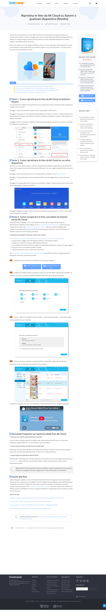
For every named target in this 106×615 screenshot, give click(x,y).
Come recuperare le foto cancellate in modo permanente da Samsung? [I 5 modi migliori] (88, 133)
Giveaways (34, 589)
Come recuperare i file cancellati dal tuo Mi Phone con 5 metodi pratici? (30, 501)
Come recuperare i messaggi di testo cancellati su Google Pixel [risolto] (87, 157)
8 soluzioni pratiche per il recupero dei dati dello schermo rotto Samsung (86, 126)
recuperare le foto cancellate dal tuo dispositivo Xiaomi (28, 253)
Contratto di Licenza (45, 601)
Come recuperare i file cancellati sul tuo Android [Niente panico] (86, 150)
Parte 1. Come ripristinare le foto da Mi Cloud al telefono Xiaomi (34, 86)
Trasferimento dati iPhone (53, 589)
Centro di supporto (65, 580)
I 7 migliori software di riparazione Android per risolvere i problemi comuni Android (87, 142)
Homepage (39, 3)
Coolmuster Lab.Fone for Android (36, 227)
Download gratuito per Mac (52, 267)
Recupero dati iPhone (51, 591)
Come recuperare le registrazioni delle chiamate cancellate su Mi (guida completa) (34, 505)
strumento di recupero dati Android (49, 225)
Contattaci (34, 582)
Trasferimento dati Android (53, 580)
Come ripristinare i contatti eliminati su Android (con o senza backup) (87, 119)
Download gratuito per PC (33, 267)
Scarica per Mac (88, 100)
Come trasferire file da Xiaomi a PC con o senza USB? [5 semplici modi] (30, 508)
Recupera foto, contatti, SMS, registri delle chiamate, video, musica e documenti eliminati (38, 238)
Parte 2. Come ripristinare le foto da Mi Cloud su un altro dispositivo (35, 88)
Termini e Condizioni (30, 601)
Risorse (33, 587)
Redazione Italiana (35, 24)
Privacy (37, 601)
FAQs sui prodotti (65, 584)
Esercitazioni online (65, 582)
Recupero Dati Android (87, 57)
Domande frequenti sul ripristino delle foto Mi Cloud (31, 92)
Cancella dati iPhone (51, 593)
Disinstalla (53, 601)
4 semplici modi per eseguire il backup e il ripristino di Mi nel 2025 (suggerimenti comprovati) (37, 498)
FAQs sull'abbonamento (66, 589)
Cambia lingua (82, 596)
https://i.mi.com (61, 174)
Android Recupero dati (52, 582)
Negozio (34, 584)
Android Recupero (52, 24)
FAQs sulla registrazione (66, 591)
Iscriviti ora (92, 589)
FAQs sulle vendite (65, 586)
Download (34, 586)
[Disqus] (42, 554)
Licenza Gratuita (35, 591)
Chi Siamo (34, 580)
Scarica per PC (88, 96)
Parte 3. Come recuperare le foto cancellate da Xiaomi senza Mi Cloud (36, 90)
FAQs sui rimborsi (65, 587)
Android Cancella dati (51, 584)
